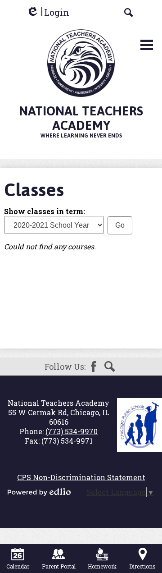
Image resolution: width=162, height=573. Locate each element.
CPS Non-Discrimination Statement (81, 477)
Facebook (93, 366)
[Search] (128, 12)
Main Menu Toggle (146, 45)
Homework (102, 566)
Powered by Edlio (39, 491)
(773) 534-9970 (71, 431)
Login (47, 12)
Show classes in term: (44, 211)
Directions (142, 566)
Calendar (17, 566)
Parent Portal (59, 566)
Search (109, 366)
